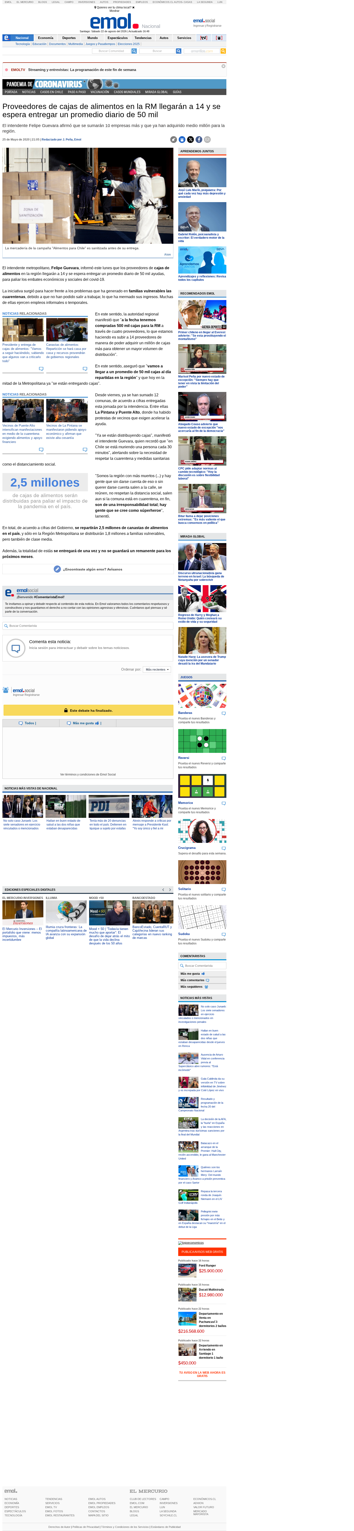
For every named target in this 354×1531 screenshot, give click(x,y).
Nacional (22, 38)
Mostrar (114, 11)
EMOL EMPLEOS (98, 1507)
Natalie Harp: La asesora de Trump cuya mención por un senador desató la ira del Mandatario (202, 660)
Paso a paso (77, 92)
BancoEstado (143, 898)
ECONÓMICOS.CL (204, 1499)
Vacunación (100, 92)
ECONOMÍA (12, 1503)
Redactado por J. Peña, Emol (61, 139)
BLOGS (134, 1511)
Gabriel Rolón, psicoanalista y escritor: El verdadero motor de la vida (201, 238)
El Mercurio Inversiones (22, 898)
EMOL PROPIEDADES (101, 1503)
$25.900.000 (211, 1270)
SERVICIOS (52, 1503)
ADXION (198, 1503)
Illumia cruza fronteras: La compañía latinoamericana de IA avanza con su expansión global (66, 932)
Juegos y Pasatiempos (100, 44)
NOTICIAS (11, 1499)
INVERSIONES (168, 1503)
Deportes (69, 38)
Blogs (42, 2)
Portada (11, 92)
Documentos (57, 44)
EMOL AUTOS (96, 1499)
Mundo (92, 38)
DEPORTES (12, 1507)
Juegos (186, 677)
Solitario (184, 889)
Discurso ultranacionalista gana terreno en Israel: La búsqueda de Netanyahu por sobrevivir (201, 576)
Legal (56, 2)
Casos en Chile (51, 92)
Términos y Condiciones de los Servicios (125, 1526)
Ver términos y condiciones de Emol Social (88, 774)
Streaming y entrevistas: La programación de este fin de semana (82, 70)
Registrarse (214, 25)
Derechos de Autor (59, 1526)
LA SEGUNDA (168, 1511)
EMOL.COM (137, 1503)
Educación (39, 44)
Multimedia (75, 44)
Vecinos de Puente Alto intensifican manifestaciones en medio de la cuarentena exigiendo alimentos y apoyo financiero (22, 434)
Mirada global (156, 92)
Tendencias (143, 38)
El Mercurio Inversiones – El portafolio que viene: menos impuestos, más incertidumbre (22, 934)
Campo (69, 2)
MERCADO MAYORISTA (200, 1513)
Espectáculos (118, 38)
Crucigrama (187, 848)
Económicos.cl (163, 2)
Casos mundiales (127, 92)
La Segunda (205, 2)
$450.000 (187, 1362)
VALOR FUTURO (203, 1507)
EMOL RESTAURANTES (59, 1515)
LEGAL (134, 1515)
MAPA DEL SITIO (98, 1515)
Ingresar (198, 25)
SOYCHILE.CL (168, 1515)
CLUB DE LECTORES (143, 1499)
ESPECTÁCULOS (15, 1511)
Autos (104, 2)
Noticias (28, 92)
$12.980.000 (211, 1294)
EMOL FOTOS (54, 1511)
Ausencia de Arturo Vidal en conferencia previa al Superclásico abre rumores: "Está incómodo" (201, 1062)
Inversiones (86, 2)
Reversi (183, 758)
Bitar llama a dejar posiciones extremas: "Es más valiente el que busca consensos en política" (201, 519)
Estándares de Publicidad (166, 1526)
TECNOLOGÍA (13, 1515)
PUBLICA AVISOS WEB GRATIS (202, 1252)
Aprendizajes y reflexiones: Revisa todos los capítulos (202, 278)
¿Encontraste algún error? (92, 569)
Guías (177, 92)
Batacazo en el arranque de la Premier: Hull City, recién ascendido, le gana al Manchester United (202, 1151)
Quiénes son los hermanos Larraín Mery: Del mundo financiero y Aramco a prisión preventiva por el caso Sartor (201, 1175)
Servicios (184, 38)
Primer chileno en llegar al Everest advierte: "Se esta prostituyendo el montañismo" (202, 336)
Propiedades (122, 2)
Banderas (185, 713)
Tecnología (22, 44)
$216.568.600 (191, 1331)
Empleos (142, 2)
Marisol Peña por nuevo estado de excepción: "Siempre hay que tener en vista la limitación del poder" (201, 381)
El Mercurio (25, 2)
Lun (219, 2)
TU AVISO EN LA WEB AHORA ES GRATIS (202, 1374)
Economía (45, 38)
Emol (8, 2)
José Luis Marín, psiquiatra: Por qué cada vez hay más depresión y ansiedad (202, 193)
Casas (188, 2)
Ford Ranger (207, 1265)
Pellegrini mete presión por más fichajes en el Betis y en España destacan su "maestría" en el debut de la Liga (201, 1219)
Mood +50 (96, 898)
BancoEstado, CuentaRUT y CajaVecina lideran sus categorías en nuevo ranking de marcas (152, 932)
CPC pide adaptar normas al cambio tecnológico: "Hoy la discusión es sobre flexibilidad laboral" (199, 473)
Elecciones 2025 (129, 44)
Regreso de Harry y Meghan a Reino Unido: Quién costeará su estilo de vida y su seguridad (200, 618)
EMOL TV (51, 1507)
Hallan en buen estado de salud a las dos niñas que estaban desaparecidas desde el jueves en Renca (202, 1038)
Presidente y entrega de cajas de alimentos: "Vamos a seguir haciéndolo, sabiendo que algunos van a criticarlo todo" (23, 353)
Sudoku (184, 934)
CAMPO (164, 1499)
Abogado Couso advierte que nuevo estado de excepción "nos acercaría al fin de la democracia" (201, 428)
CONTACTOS (96, 1511)
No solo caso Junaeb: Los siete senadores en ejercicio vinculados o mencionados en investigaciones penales (202, 1014)
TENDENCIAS (53, 1499)
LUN (162, 1507)
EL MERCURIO (139, 1507)
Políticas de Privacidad (85, 1526)
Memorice (185, 803)
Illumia (51, 898)
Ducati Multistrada (211, 1289)
